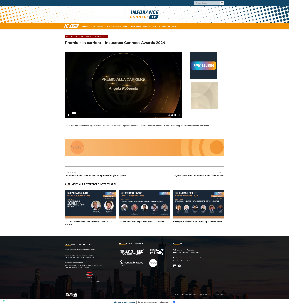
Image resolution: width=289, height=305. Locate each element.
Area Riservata (169, 26)
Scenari (86, 26)
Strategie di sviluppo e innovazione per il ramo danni (197, 222)
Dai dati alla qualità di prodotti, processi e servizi (141, 222)
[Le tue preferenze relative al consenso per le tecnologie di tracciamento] (4, 301)
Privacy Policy (219, 295)
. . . (159, 26)
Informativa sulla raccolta (124, 302)
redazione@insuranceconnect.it (189, 252)
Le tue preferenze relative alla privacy (153, 302)
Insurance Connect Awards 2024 (91, 37)
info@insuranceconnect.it (181, 260)
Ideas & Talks (149, 26)
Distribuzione (114, 26)
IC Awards (136, 26)
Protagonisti (98, 26)
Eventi (126, 26)
